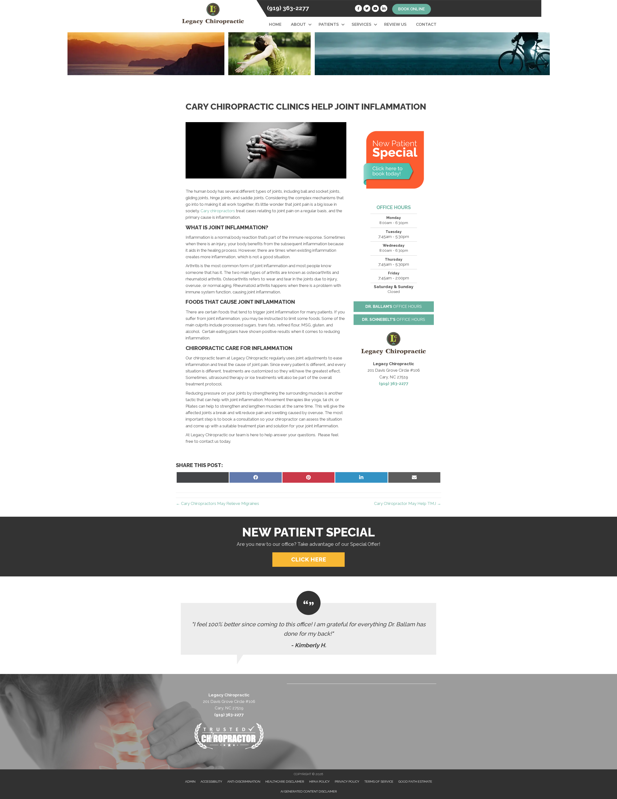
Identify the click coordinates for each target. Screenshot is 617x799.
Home (275, 24)
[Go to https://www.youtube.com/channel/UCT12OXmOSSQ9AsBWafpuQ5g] (375, 9)
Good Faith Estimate (415, 781)
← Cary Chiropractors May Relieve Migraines (217, 503)
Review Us (395, 24)
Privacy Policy (347, 781)
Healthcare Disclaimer (284, 781)
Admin (190, 781)
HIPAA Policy (319, 781)
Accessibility (211, 781)
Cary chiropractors (218, 210)
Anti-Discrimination (243, 781)
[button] (310, 24)
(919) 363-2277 (288, 8)
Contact (426, 24)
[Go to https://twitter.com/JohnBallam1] (366, 9)
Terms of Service (378, 781)
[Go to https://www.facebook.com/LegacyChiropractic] (358, 9)
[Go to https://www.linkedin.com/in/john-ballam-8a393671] (383, 9)
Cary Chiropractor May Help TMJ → (407, 503)
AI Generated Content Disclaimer (309, 791)
